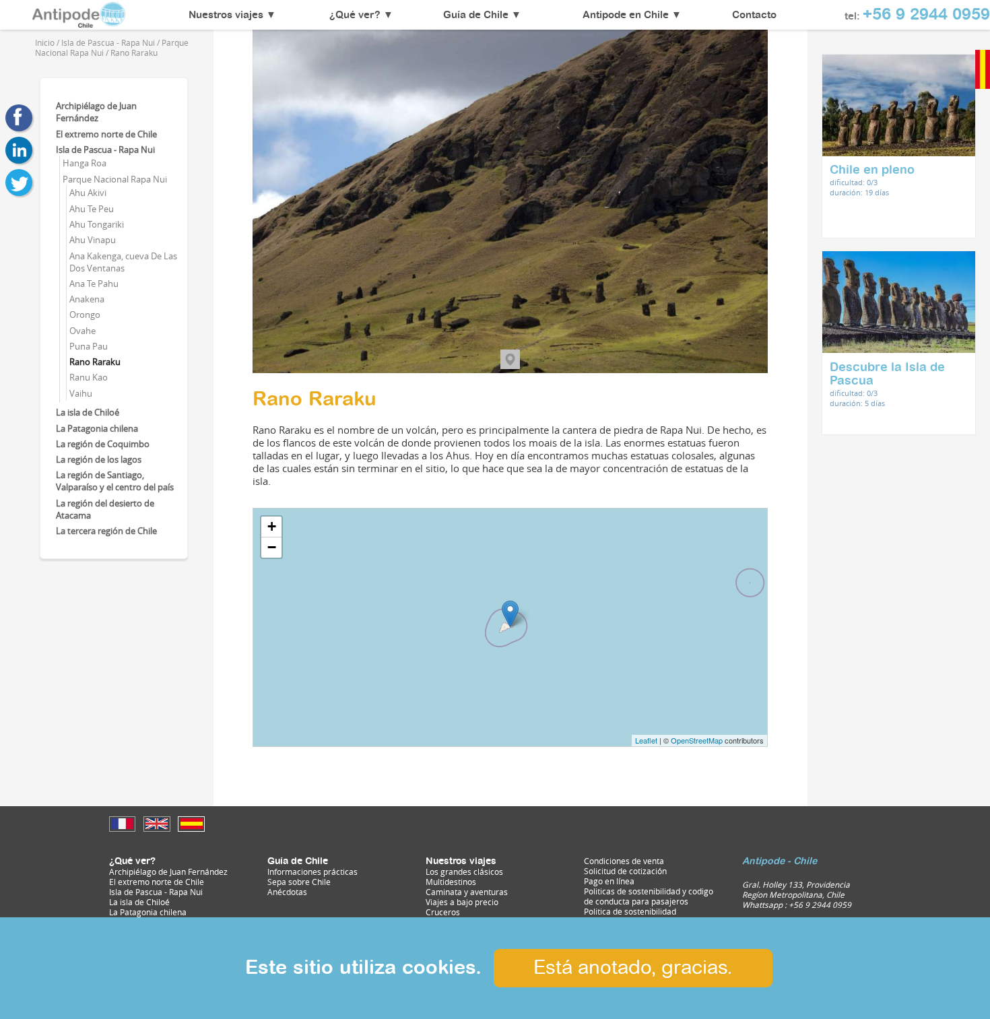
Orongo (84, 314)
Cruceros (443, 912)
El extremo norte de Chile (106, 134)
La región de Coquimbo (103, 444)
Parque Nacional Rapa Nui (115, 179)
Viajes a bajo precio (462, 902)
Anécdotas (287, 892)
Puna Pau (88, 346)
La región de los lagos (98, 459)
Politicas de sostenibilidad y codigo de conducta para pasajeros (648, 896)
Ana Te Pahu (94, 283)
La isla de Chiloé (87, 412)
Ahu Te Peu (91, 209)
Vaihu (80, 393)
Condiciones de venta (624, 861)
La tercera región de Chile (106, 531)
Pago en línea (609, 881)
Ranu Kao (88, 377)
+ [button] (271, 526)
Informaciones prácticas (312, 872)
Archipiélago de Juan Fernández (96, 112)
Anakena (86, 299)
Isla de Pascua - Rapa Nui (105, 149)
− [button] (271, 547)
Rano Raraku (95, 362)
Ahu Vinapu (92, 240)
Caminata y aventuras (467, 892)
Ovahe (82, 331)
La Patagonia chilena (97, 428)
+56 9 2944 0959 (926, 15)
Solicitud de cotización (625, 871)
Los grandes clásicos (464, 872)
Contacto (754, 15)
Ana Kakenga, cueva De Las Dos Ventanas (123, 262)
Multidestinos (451, 882)
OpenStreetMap (697, 740)
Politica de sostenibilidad (630, 912)
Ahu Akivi (87, 193)
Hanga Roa (84, 163)
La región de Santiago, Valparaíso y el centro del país (115, 481)
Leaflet (646, 740)
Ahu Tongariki (96, 224)
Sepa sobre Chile (299, 882)
